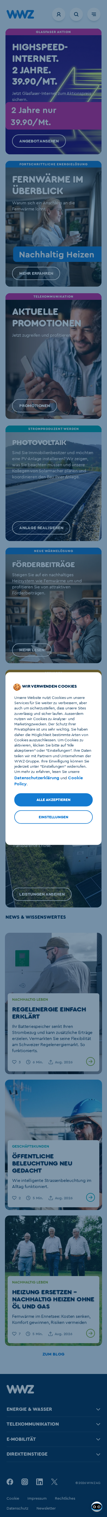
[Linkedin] (39, 1481)
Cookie (13, 1498)
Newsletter (46, 1508)
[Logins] (58, 14)
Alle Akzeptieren (53, 800)
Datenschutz (17, 1508)
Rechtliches (65, 1498)
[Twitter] (54, 1481)
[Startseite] (20, 1392)
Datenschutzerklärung (36, 777)
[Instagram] (24, 1481)
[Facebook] (10, 1481)
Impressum (37, 1498)
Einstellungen (53, 817)
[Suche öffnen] (76, 14)
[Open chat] (97, 1507)
